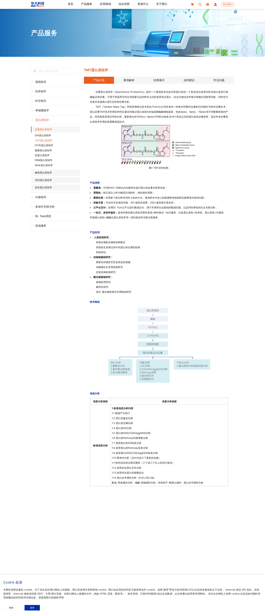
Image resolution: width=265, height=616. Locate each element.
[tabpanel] (159, 295)
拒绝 (11, 607)
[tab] (99, 80)
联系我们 (228, 4)
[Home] (37, 4)
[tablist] (159, 80)
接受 (32, 607)
